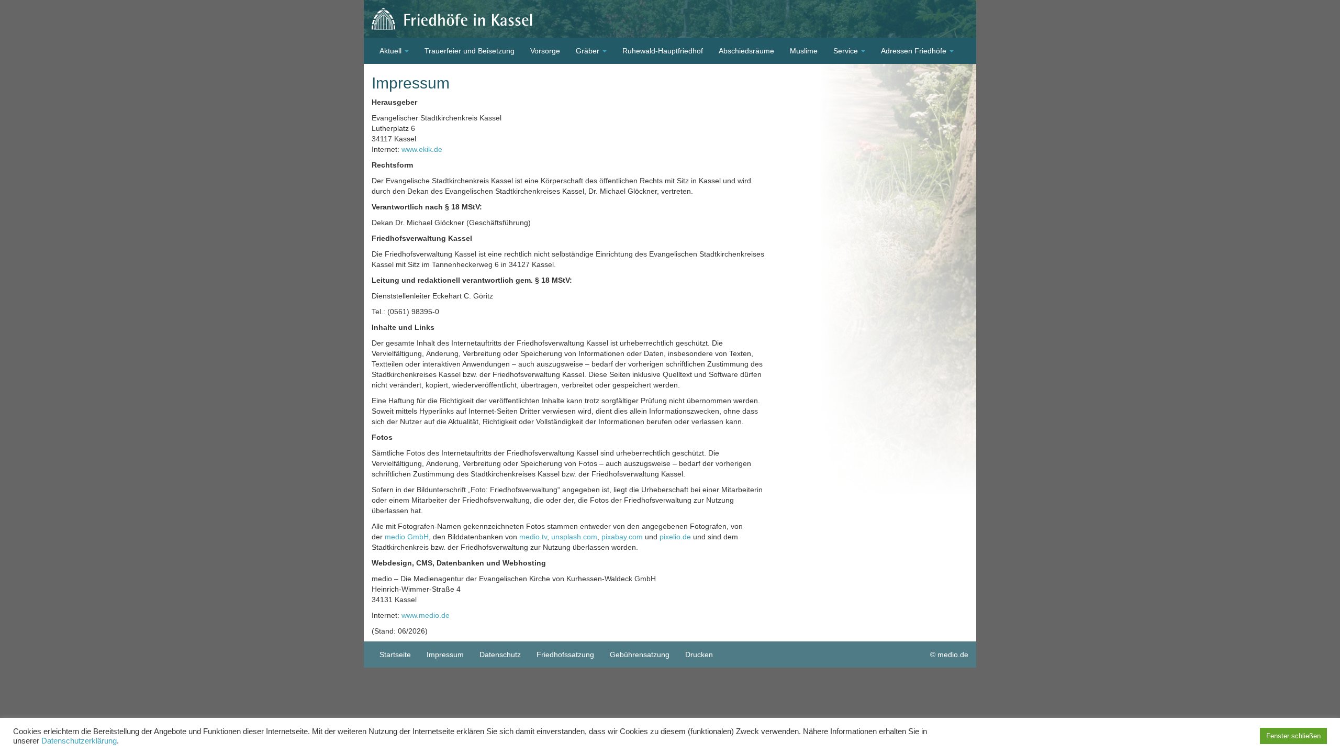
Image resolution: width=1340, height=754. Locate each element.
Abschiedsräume (746, 51)
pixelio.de (675, 537)
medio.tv (533, 537)
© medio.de (949, 654)
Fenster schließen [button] (1293, 736)
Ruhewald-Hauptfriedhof (662, 51)
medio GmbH (407, 537)
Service (846, 51)
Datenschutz (500, 654)
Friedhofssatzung (565, 654)
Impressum (445, 654)
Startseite (395, 654)
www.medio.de (425, 615)
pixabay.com (622, 537)
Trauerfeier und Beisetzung (470, 51)
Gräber (588, 51)
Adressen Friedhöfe (914, 51)
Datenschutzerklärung (79, 741)
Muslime (804, 51)
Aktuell (391, 51)
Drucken (699, 654)
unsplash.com (574, 537)
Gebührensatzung (639, 654)
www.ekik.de (421, 149)
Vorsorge (545, 51)
